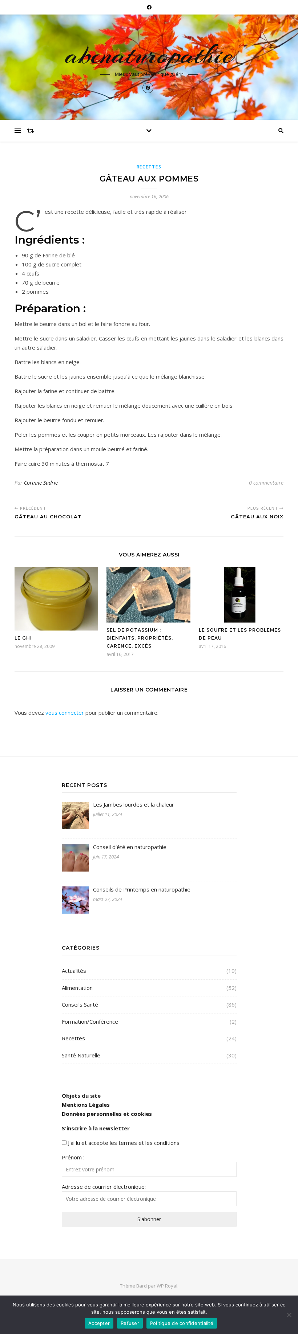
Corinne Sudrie (41, 482)
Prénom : (73, 1157)
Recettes (149, 167)
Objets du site (81, 1095)
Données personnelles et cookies (107, 1113)
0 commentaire (266, 482)
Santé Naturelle (81, 1055)
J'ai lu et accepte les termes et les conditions (124, 1142)
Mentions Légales (86, 1104)
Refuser (130, 1323)
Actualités (74, 970)
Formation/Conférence (90, 1021)
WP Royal (167, 1285)
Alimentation (77, 987)
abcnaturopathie (149, 54)
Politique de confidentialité (181, 1323)
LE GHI (23, 638)
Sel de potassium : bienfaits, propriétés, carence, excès (139, 638)
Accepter (99, 1323)
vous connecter (64, 712)
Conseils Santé (80, 1004)
